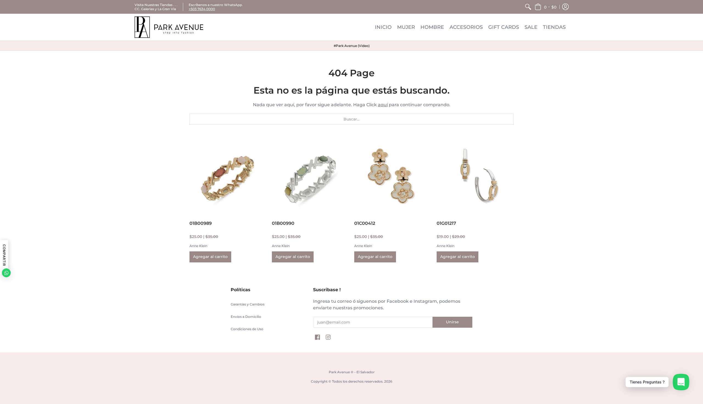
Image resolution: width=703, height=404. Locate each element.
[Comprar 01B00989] (227, 176)
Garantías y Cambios (247, 304)
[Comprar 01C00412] (392, 176)
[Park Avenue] (169, 27)
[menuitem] (528, 7)
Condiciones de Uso (247, 329)
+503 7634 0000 (202, 9)
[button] (545, 7)
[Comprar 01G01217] (475, 176)
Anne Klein (198, 246)
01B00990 (283, 223)
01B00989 (200, 223)
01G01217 (446, 223)
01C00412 (364, 223)
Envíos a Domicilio (246, 317)
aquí (383, 104)
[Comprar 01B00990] (310, 176)
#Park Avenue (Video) (352, 46)
